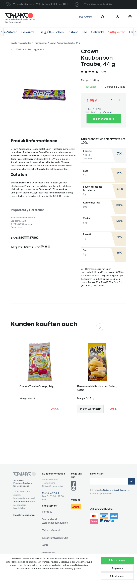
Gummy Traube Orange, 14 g (36, 386)
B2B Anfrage (85, 16)
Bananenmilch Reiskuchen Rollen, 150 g (97, 387)
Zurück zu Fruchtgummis (30, 49)
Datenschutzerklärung (55, 537)
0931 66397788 (50, 492)
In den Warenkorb (103, 118)
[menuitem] (101, 16)
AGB (45, 545)
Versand (107, 112)
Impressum (48, 552)
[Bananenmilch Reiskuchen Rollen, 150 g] (97, 362)
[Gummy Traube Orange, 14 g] (40, 362)
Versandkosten (21, 501)
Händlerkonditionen (24, 514)
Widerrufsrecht (51, 530)
